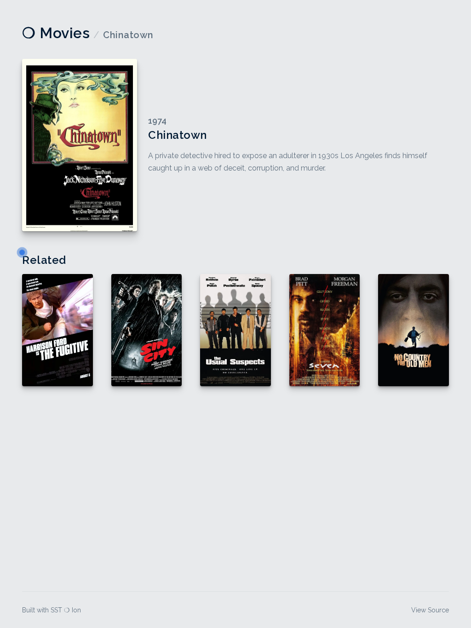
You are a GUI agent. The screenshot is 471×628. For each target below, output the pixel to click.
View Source (430, 610)
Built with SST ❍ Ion (51, 610)
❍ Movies (56, 32)
